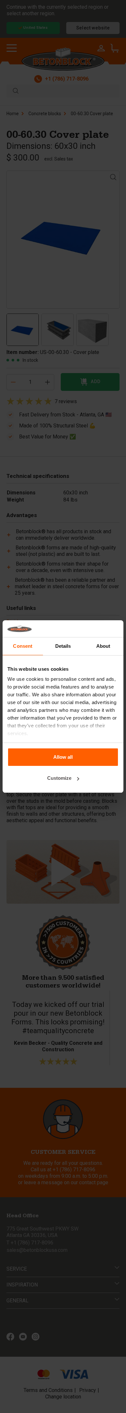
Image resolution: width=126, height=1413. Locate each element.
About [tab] (103, 646)
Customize (59, 778)
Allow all (63, 757)
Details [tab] (63, 646)
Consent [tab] (22, 646)
